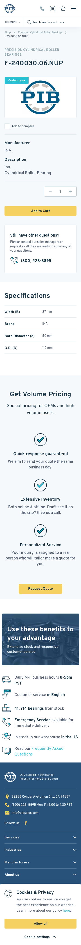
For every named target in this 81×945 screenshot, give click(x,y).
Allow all (40, 923)
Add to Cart (40, 210)
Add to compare (23, 126)
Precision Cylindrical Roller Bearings (40, 32)
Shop (7, 32)
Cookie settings (37, 936)
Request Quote (40, 588)
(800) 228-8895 (42, 8)
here (66, 910)
